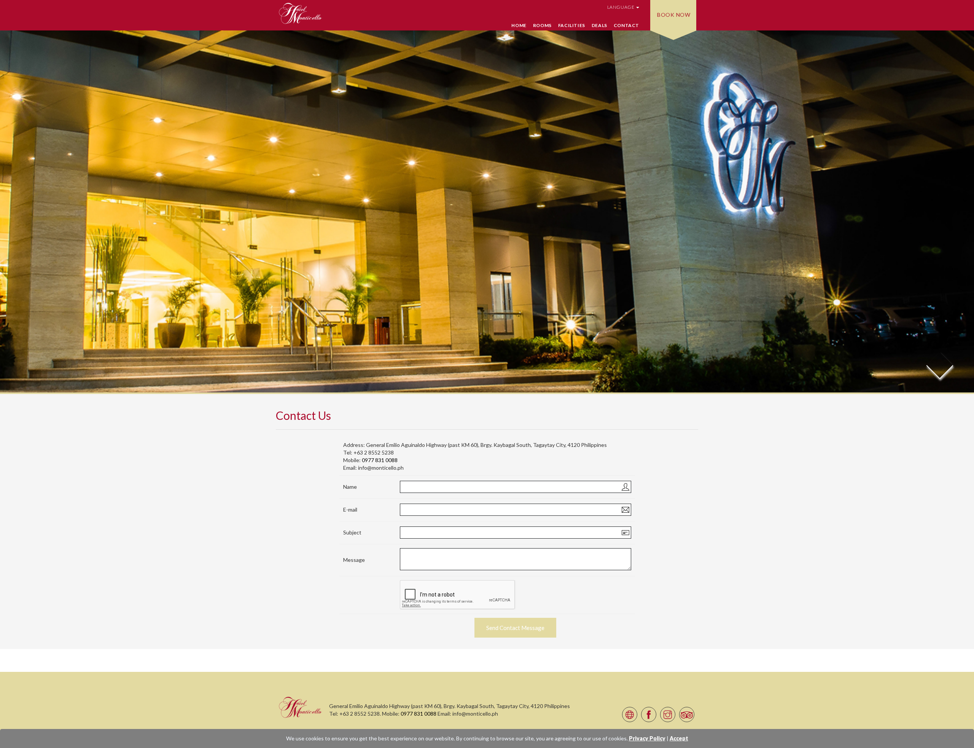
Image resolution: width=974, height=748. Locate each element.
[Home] (300, 707)
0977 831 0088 (380, 460)
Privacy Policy (647, 738)
